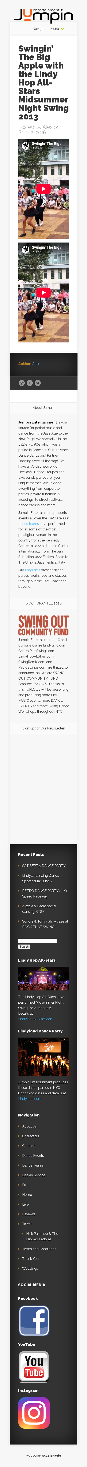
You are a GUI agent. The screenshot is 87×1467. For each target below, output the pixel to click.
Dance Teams (33, 1165)
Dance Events (33, 1156)
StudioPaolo (51, 1455)
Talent (27, 1224)
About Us (29, 1126)
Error (26, 1185)
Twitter (37, 383)
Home (27, 1195)
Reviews (28, 1214)
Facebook (29, 383)
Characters (30, 1136)
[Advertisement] (43, 768)
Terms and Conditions (39, 1249)
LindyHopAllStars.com (35, 1019)
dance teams (28, 524)
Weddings (30, 1268)
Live (25, 1204)
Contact (28, 1146)
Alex (47, 127)
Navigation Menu (46, 29)
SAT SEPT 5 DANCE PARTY (44, 866)
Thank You (30, 1259)
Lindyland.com (29, 1099)
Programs (32, 570)
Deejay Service (33, 1175)
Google (21, 383)
